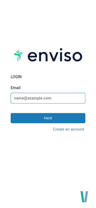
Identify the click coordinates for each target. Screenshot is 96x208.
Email (16, 88)
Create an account (68, 129)
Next (48, 118)
